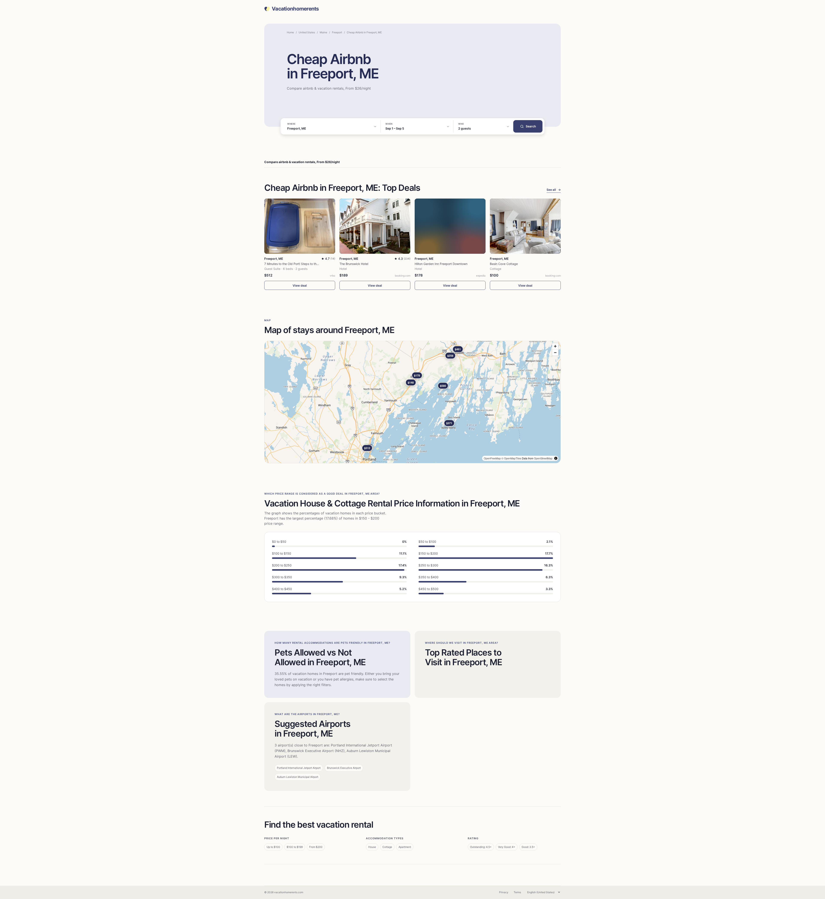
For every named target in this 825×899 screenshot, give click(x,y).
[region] (412, 402)
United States (307, 32)
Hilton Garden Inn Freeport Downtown (441, 264)
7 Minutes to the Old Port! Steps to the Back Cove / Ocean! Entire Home (314, 264)
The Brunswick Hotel (353, 264)
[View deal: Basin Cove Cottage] (525, 226)
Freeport (337, 32)
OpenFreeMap (492, 458)
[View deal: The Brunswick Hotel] (374, 226)
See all (554, 189)
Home (290, 32)
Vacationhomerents (295, 9)
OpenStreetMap (543, 458)
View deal (300, 285)
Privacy (503, 892)
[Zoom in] (555, 346)
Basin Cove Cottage (504, 264)
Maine (323, 32)
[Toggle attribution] (555, 458)
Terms (517, 892)
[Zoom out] (555, 352)
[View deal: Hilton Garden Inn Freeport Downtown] (450, 226)
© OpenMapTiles (511, 458)
